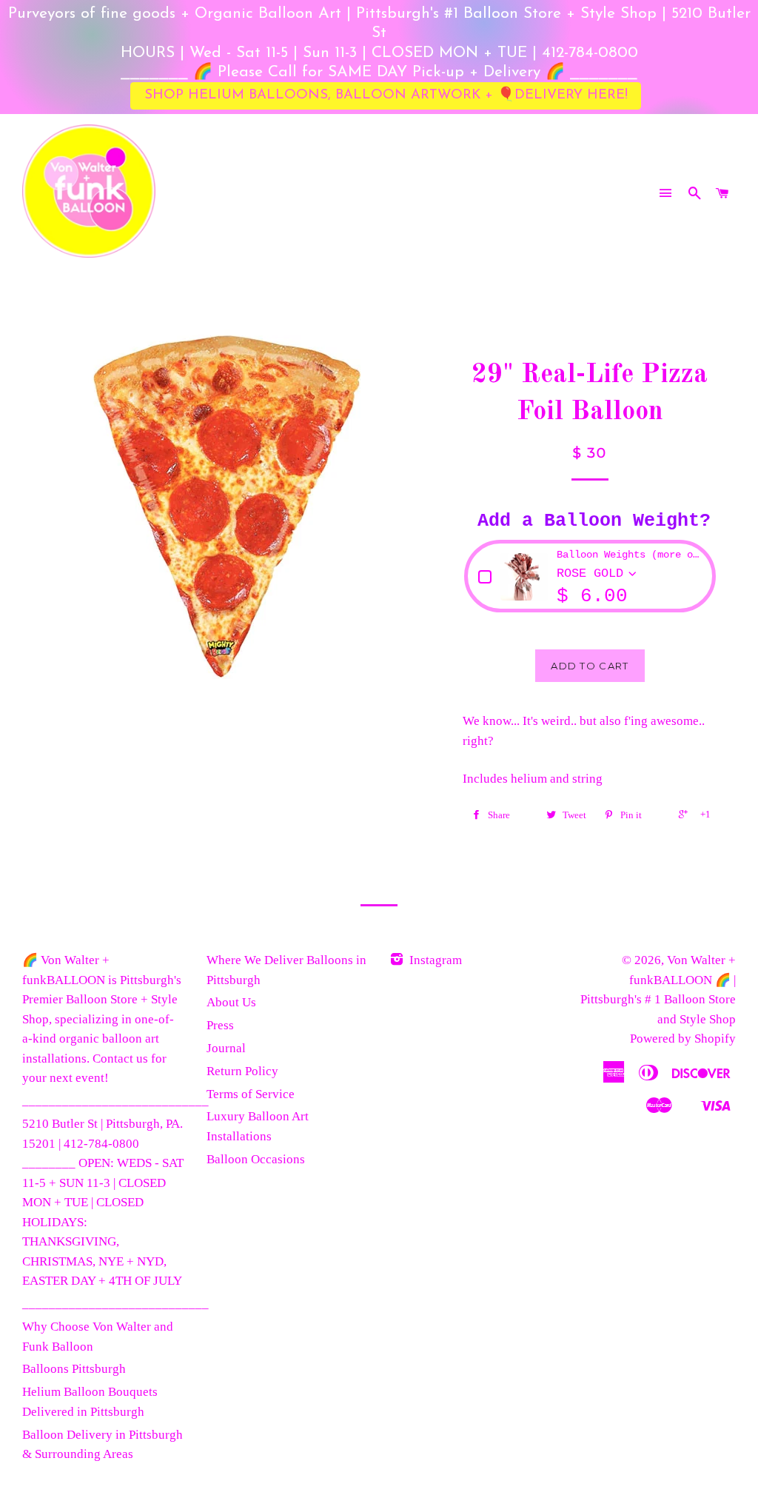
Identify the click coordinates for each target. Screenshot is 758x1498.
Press (220, 1025)
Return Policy (242, 1071)
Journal (226, 1048)
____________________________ (115, 1101)
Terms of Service (251, 1094)
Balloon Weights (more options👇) (629, 555)
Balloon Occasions (256, 1159)
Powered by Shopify (683, 1038)
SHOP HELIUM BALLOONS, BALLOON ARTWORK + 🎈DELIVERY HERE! (386, 95)
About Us (231, 1002)
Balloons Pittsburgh (74, 1369)
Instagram (434, 960)
